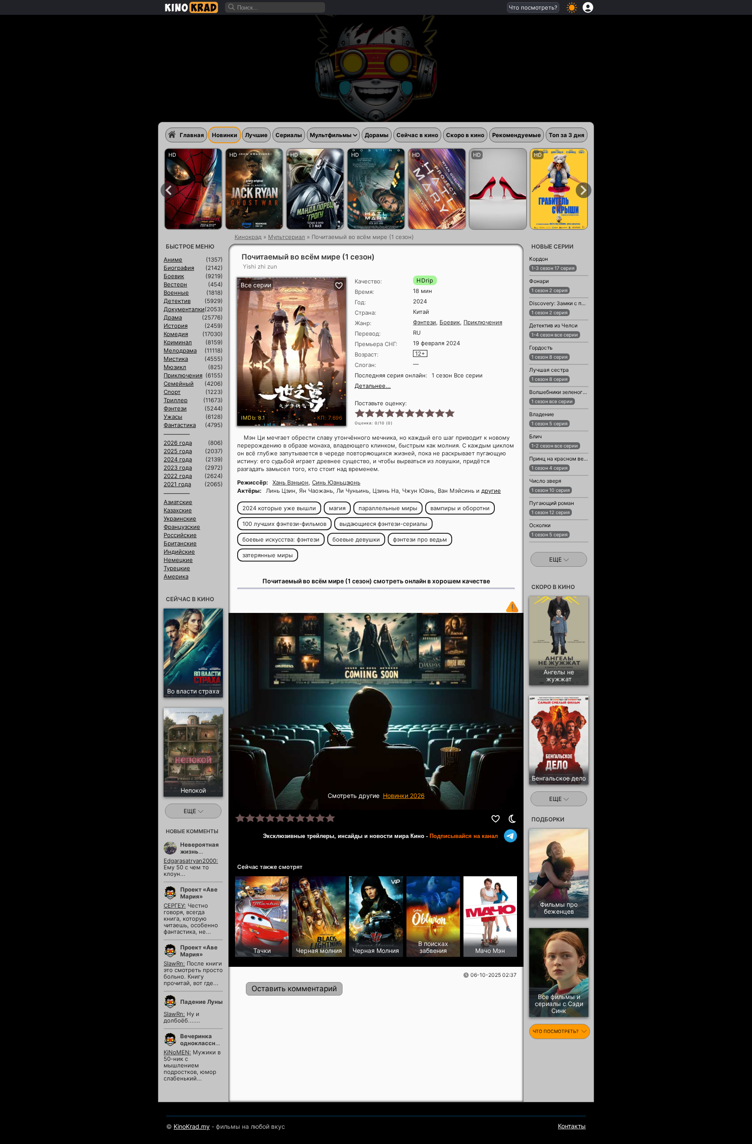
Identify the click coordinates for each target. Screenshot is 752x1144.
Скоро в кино (465, 134)
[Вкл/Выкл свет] (512, 819)
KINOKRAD (191, 7)
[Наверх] (616, 1125)
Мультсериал (286, 236)
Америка (176, 576)
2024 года (178, 459)
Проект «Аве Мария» (199, 893)
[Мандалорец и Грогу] (315, 189)
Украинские (180, 518)
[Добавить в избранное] (496, 819)
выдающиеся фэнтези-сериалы (383, 523)
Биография (179, 267)
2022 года (178, 475)
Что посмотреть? (533, 7)
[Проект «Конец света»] (436, 189)
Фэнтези (424, 322)
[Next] (583, 190)
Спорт (172, 391)
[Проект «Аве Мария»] (376, 189)
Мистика (176, 358)
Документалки (184, 309)
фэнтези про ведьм (420, 539)
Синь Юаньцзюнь (336, 482)
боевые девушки (356, 539)
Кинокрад (248, 236)
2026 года (178, 442)
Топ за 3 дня (566, 134)
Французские (182, 526)
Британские (180, 543)
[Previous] (168, 190)
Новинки (224, 134)
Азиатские (178, 501)
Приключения (482, 322)
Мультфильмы (331, 134)
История (176, 325)
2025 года (178, 451)
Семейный (179, 383)
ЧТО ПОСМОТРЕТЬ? (556, 1031)
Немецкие (178, 559)
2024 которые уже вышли (279, 508)
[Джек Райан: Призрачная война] (254, 189)
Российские (180, 535)
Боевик (450, 322)
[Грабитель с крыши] (558, 189)
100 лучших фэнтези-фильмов (284, 523)
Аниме (173, 259)
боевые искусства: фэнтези (280, 539)
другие (491, 490)
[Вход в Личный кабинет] (588, 7)
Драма (173, 317)
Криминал (178, 342)
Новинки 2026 (404, 795)
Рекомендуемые (516, 134)
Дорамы (377, 134)
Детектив (177, 300)
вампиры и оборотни (460, 508)
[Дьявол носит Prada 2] (497, 189)
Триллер (176, 400)
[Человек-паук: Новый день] (193, 189)
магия (337, 508)
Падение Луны (201, 1001)
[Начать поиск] (232, 7)
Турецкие (177, 568)
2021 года (177, 484)
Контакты (572, 1126)
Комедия (176, 333)
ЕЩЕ (191, 811)
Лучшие (256, 134)
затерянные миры (267, 555)
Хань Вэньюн (290, 482)
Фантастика (180, 424)
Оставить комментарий (294, 988)
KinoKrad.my (192, 1126)
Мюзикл (175, 366)
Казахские (178, 510)
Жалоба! (512, 607)
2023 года (178, 467)
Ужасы (173, 416)
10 (449, 412)
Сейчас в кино (417, 134)
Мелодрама (180, 350)
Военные (176, 292)
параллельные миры (388, 508)
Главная (192, 134)
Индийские (179, 551)
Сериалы (288, 134)
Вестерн (175, 284)
